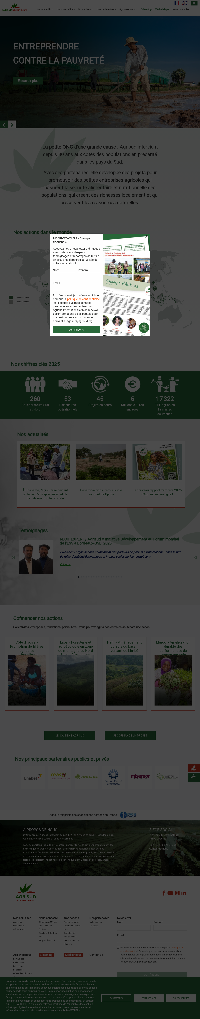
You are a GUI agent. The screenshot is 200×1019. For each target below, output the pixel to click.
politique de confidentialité (83, 299)
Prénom (83, 270)
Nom (56, 270)
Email (56, 283)
